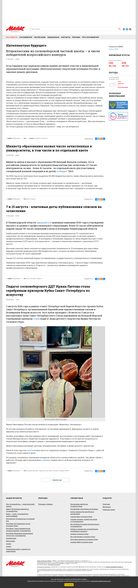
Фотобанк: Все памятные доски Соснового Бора (18, 525)
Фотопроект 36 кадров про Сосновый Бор (20, 520)
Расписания (40, 37)
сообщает (62, 171)
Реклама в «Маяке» (45, 504)
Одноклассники (109, 510)
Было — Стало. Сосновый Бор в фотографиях (17, 515)
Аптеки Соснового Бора (79, 534)
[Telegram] (99, 139)
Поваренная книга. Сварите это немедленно (18, 550)
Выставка (49, 470)
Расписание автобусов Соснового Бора (79, 505)
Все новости (11, 37)
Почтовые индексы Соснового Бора (84, 539)
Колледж (33, 278)
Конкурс (55, 470)
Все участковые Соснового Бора (82, 537)
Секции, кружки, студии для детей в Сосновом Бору (83, 520)
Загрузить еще (57, 480)
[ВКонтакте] (96, 139)
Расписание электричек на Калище (84, 509)
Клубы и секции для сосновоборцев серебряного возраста (84, 530)
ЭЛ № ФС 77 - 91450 (63, 563)
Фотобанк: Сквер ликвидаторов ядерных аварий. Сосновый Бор (18, 530)
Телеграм (106, 504)
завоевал (46, 460)
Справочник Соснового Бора (81, 517)
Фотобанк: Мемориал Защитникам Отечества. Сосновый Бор (19, 534)
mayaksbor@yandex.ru (54, 564)
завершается (43, 222)
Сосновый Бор (25, 37)
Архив (8, 544)
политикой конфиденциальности (100, 581)
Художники (42, 470)
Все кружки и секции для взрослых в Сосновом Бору (84, 525)
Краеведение (11, 538)
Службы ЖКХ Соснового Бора (81, 542)
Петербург (61, 470)
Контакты (65, 37)
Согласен (69, 585)
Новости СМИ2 (113, 49)
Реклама (76, 37)
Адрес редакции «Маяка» (44, 560)
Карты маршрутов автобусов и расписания (82, 513)
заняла (30, 450)
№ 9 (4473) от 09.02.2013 (41, 138)
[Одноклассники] (101, 139)
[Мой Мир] (104, 139)
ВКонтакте (107, 507)
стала (36, 318)
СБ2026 (67, 470)
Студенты (33, 199)
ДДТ (37, 470)
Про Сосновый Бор (90, 37)
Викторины (10, 541)
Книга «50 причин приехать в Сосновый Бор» (17, 510)
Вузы (28, 199)
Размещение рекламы (43, 567)
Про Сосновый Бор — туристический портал (20, 505)
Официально (53, 37)
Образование (16, 138)
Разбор (8, 546)
